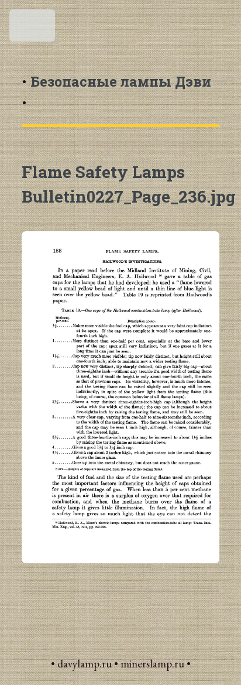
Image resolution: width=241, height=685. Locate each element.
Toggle (33, 28)
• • (116, 92)
